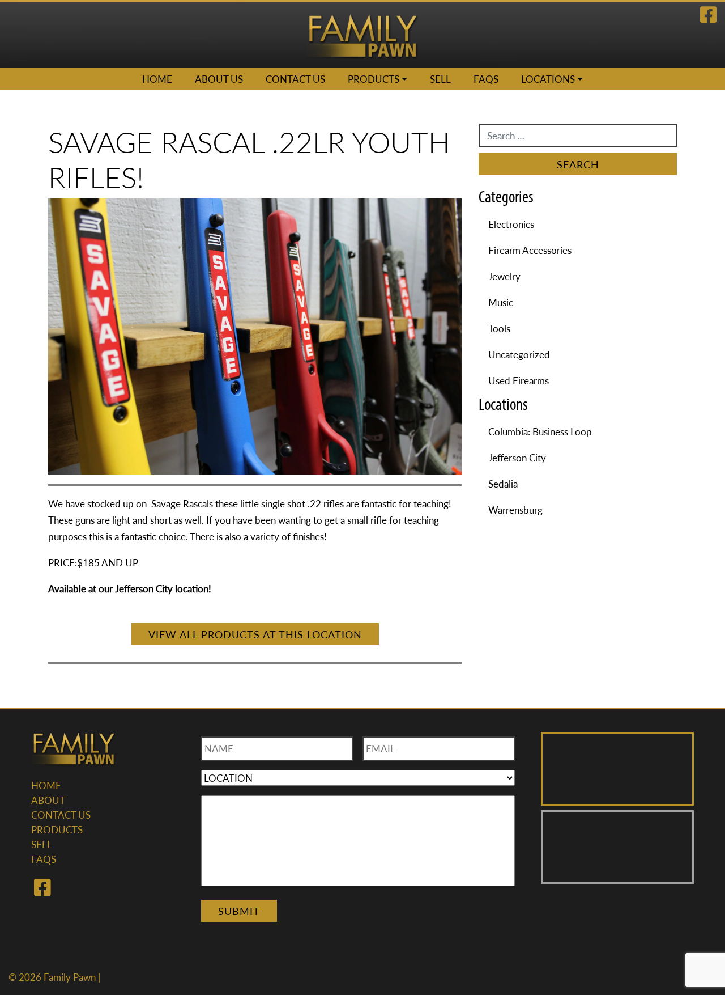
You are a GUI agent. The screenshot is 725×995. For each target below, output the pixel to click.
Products (373, 79)
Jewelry (504, 276)
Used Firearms (518, 380)
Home (157, 79)
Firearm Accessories (530, 250)
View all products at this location (255, 634)
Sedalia (503, 483)
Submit (239, 911)
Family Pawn (70, 977)
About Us (219, 79)
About (48, 800)
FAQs (486, 79)
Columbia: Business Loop (540, 431)
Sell (440, 79)
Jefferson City (517, 457)
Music (500, 302)
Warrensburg (515, 509)
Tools (499, 328)
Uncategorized (519, 354)
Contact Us (295, 79)
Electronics (511, 224)
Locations (548, 79)
